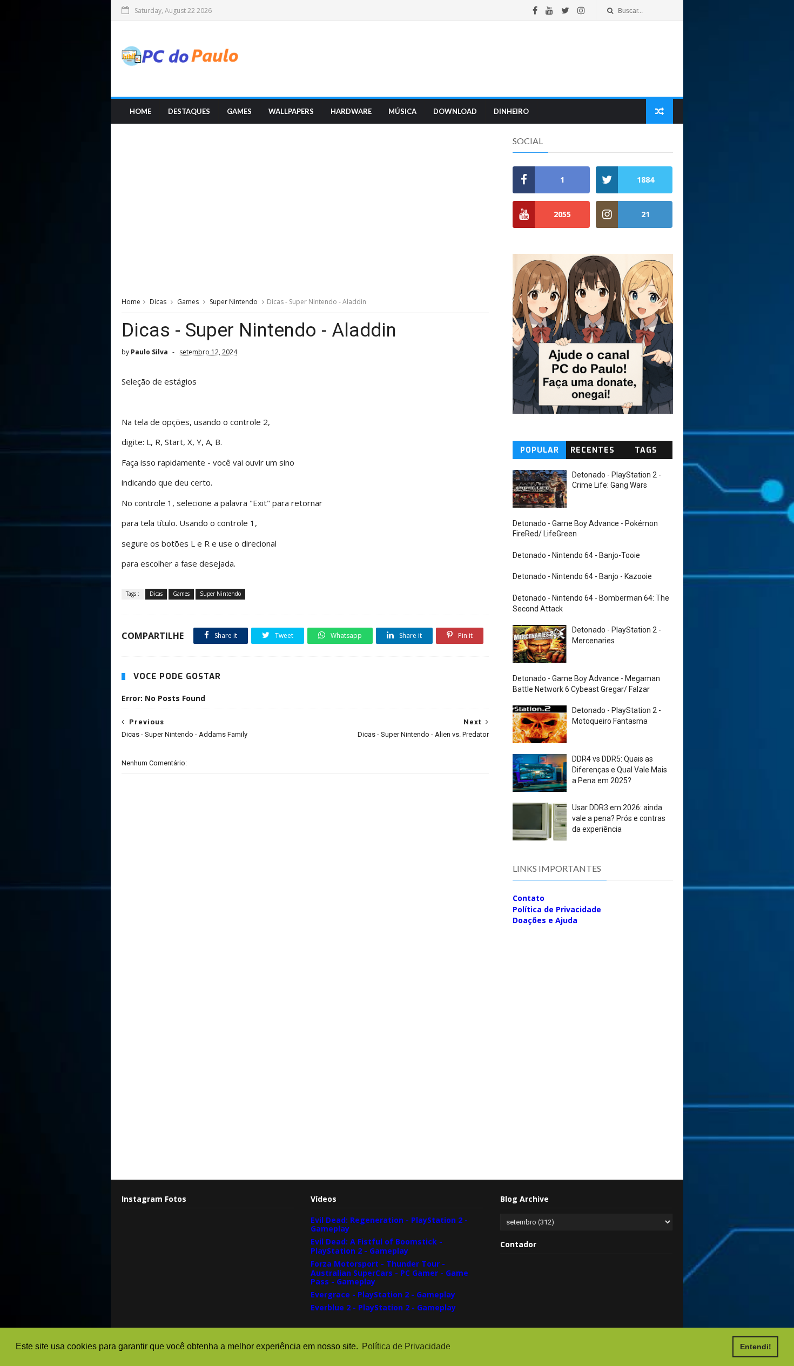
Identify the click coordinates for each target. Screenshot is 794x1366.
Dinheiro (511, 111)
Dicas (158, 301)
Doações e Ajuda (545, 920)
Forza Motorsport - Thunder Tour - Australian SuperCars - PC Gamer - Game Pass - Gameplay (389, 1273)
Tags (646, 450)
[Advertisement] (475, 59)
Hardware (351, 111)
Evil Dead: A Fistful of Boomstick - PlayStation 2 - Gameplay (376, 1246)
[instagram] (581, 10)
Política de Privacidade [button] (406, 1346)
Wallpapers (291, 111)
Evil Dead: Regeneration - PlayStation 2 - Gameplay (389, 1224)
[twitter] (565, 10)
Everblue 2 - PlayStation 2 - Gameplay (383, 1307)
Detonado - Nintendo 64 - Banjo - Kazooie (582, 576)
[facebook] (535, 10)
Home (140, 111)
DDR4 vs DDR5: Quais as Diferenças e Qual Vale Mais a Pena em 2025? (619, 769)
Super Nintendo (234, 301)
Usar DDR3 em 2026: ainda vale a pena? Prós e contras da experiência (618, 818)
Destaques (189, 111)
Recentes (592, 450)
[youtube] (549, 10)
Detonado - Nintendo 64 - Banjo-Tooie (576, 555)
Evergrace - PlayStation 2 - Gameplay (383, 1294)
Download (455, 111)
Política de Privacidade (557, 909)
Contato (528, 898)
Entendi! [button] (755, 1346)
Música (402, 111)
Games (239, 111)
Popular (539, 450)
